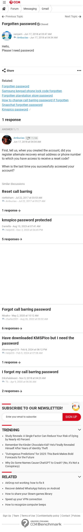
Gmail (45, 8)
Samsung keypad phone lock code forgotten (32, 91)
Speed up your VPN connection (23, 499)
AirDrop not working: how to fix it (24, 482)
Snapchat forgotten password (22, 105)
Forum (15, 8)
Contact (66, 515)
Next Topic (71, 16)
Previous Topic (14, 16)
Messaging (30, 8)
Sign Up (7, 515)
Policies (76, 515)
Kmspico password (15, 109)
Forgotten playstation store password (27, 95)
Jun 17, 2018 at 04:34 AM (44, 37)
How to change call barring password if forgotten (35, 100)
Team (16, 515)
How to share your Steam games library (28, 493)
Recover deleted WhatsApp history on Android (32, 488)
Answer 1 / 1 (10, 129)
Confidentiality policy (48, 515)
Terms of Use (28, 515)
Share (10, 70)
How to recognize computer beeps (25, 504)
